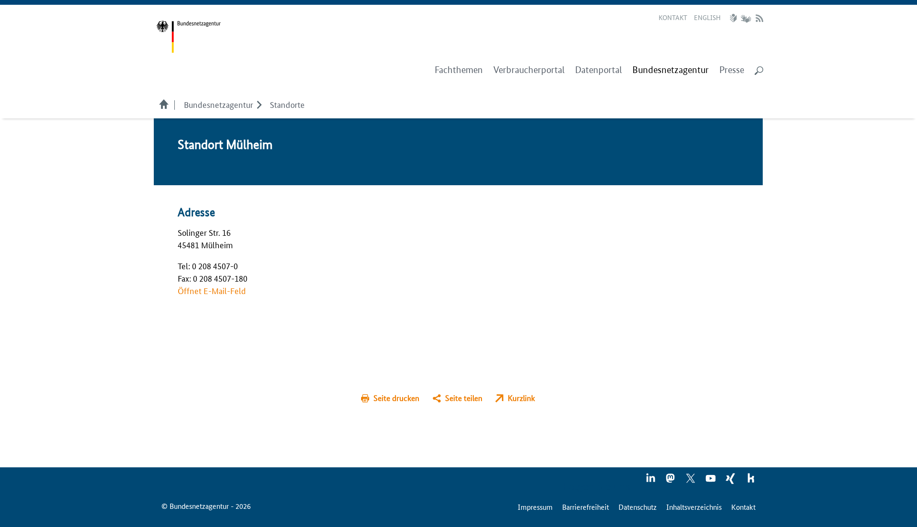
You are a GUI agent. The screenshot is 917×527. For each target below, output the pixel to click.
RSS (759, 18)
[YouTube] (711, 481)
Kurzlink (521, 398)
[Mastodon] (671, 481)
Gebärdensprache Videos (745, 18)
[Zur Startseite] (188, 37)
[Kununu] (750, 481)
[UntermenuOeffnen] (259, 104)
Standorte (287, 104)
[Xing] (731, 481)
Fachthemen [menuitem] (459, 69)
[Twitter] (691, 481)
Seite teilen (463, 398)
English (707, 17)
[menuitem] (670, 70)
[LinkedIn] (651, 481)
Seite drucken (396, 398)
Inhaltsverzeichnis (694, 507)
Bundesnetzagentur (218, 104)
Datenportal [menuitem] (598, 69)
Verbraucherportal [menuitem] (529, 69)
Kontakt (673, 17)
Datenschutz (637, 507)
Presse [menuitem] (731, 69)
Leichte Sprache (734, 18)
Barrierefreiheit (585, 507)
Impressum (535, 507)
